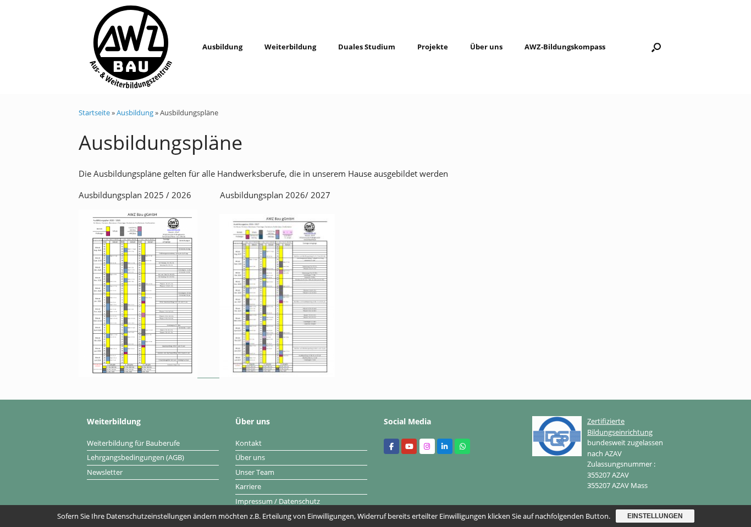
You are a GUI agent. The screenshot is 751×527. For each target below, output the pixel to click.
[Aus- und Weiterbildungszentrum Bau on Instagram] (427, 446)
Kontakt (248, 443)
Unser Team (254, 472)
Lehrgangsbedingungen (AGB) (135, 457)
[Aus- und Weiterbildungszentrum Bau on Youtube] (409, 446)
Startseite (94, 112)
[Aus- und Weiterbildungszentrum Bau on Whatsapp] (462, 446)
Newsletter (105, 472)
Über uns (486, 47)
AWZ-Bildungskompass (564, 47)
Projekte (432, 47)
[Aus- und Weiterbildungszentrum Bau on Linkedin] (444, 446)
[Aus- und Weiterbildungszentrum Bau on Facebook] (391, 446)
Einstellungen (655, 516)
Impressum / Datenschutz (277, 501)
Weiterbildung (290, 47)
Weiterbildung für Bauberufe (133, 443)
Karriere (248, 486)
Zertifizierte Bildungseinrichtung (620, 426)
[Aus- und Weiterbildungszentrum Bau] (131, 47)
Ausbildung (222, 47)
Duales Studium (366, 47)
